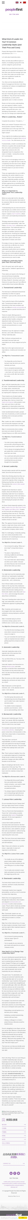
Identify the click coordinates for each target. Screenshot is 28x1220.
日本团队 (4, 1128)
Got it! (23, 1217)
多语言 (3, 1139)
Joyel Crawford (16, 213)
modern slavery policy (19, 1183)
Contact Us (6, 1163)
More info (16, 1218)
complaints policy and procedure (14, 1185)
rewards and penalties (18, 307)
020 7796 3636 (14, 14)
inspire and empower (8, 402)
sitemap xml (14, 1187)
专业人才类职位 (6, 1143)
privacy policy (16, 1181)
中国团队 (4, 1132)
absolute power (10, 666)
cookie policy (7, 1181)
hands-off (14, 815)
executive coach (10, 225)
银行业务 (4, 1124)
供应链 (3, 1135)
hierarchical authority (8, 730)
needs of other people (18, 484)
